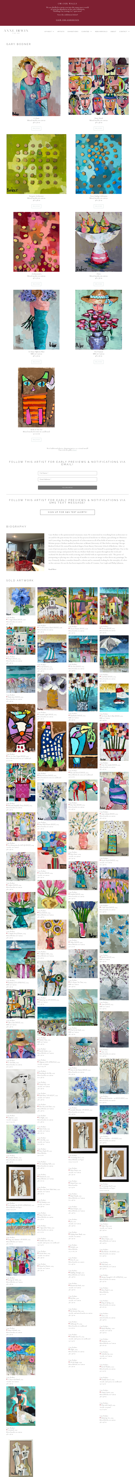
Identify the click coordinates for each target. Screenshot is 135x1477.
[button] (49, 31)
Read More (52, 569)
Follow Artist (67, 487)
